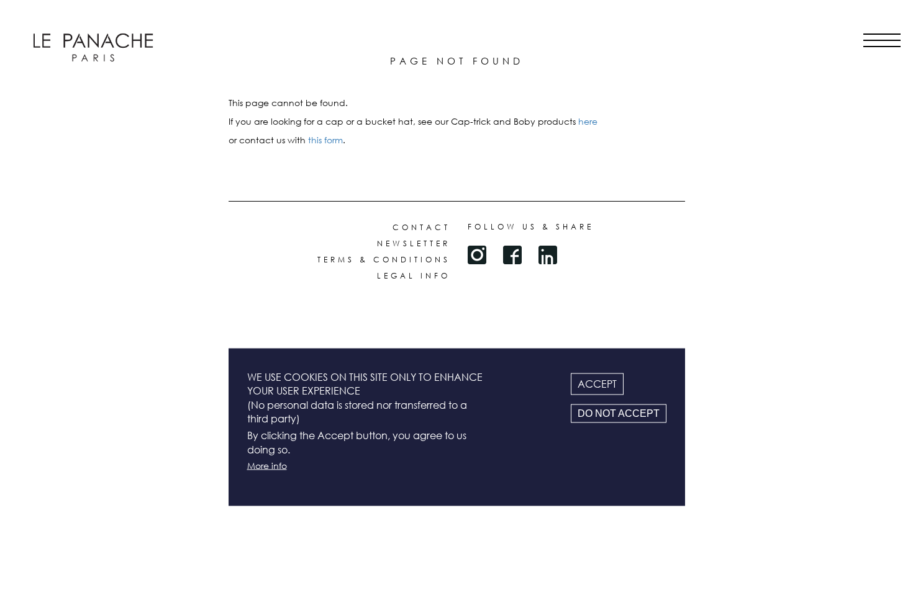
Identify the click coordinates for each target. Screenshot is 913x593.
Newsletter (413, 243)
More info (267, 465)
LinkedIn (547, 255)
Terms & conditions (383, 259)
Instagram (477, 255)
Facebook (512, 255)
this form (325, 140)
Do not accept (619, 413)
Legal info (413, 275)
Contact (421, 227)
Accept (597, 383)
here (587, 121)
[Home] (93, 47)
